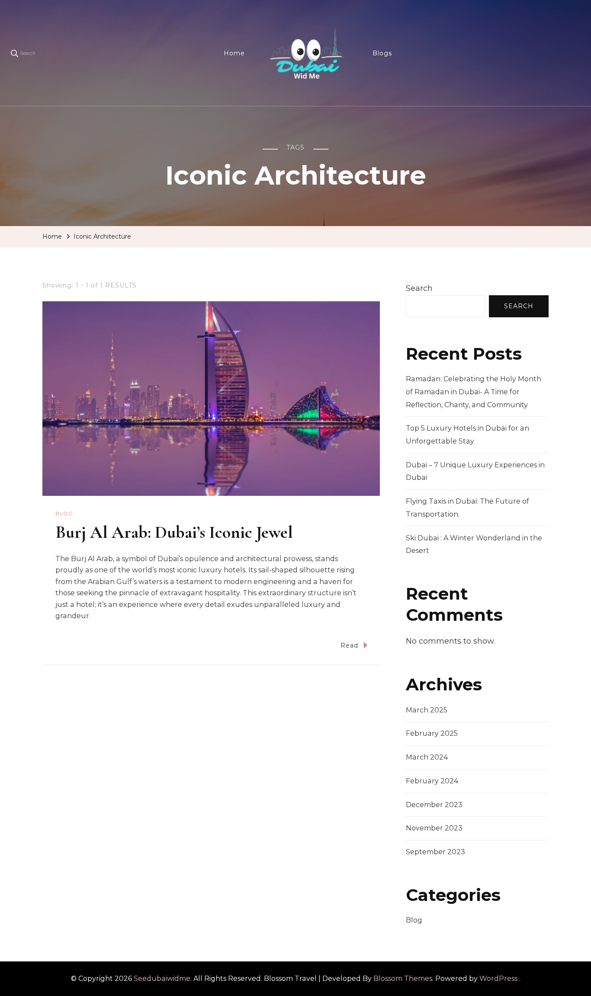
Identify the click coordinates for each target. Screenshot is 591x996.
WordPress (498, 978)
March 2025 (426, 710)
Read (349, 645)
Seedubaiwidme (162, 978)
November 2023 (434, 828)
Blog (64, 513)
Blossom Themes (402, 978)
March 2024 (427, 757)
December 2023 (434, 805)
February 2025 (432, 733)
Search (419, 288)
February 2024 (432, 781)
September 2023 (435, 852)
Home (234, 53)
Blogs (382, 53)
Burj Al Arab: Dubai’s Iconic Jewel (174, 532)
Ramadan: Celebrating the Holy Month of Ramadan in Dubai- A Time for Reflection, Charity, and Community (473, 392)
